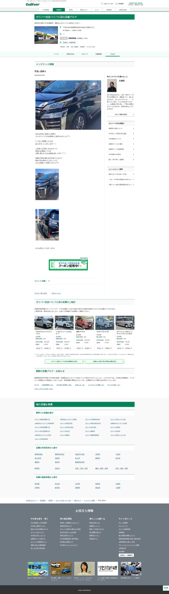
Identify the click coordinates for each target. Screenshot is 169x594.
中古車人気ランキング (38, 535)
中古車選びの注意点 (115, 154)
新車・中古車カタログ (96, 529)
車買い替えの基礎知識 (38, 545)
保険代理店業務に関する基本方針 (130, 539)
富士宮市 (38, 458)
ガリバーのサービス (37, 532)
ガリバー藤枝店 (65, 435)
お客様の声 (122, 548)
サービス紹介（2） (114, 385)
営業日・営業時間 (69, 42)
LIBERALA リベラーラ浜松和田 (44, 423)
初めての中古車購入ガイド (39, 529)
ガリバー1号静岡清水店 (92, 419)
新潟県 (37, 484)
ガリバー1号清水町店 (41, 439)
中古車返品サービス (115, 139)
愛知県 (97, 488)
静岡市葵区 (39, 454)
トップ (56, 54)
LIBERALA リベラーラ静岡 (68, 419)
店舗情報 (98, 54)
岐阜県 (57, 488)
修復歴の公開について (115, 128)
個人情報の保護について (127, 535)
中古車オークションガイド (69, 545)
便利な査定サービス (66, 535)
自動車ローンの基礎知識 (116, 149)
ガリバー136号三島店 (66, 427)
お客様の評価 (123, 10)
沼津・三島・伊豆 (81, 468)
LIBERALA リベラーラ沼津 (119, 423)
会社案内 (122, 551)
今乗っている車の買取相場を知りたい (120, 184)
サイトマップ (123, 526)
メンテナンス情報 (89, 500)
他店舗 (166, 588)
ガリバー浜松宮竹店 (66, 423)
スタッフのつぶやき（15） (43, 389)
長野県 (37, 488)
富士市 (77, 458)
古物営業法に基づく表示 (127, 542)
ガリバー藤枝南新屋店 (92, 435)
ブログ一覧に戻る (40, 293)
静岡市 (37, 468)
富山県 (57, 484)
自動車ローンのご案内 (115, 144)
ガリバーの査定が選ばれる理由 (70, 529)
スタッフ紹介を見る (121, 114)
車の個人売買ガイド (66, 542)
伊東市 (57, 458)
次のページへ (56, 293)
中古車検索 (46, 10)
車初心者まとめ (94, 523)
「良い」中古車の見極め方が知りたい (120, 179)
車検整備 (108, 10)
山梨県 (118, 484)
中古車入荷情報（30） (64, 385)
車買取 (71, 10)
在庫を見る (70, 54)
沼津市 (97, 454)
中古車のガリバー (31, 500)
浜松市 (57, 468)
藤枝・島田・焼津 (101, 468)
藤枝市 (37, 462)
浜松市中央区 (80, 454)
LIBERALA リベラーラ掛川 (43, 435)
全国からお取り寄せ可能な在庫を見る (104, 361)
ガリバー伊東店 (115, 427)
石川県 (77, 484)
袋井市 (57, 462)
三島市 (118, 454)
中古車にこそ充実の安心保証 (117, 133)
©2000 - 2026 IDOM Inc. (84, 590)
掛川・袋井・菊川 (122, 468)
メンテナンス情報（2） (96, 385)
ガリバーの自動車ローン (39, 542)
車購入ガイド (84, 10)
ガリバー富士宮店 (90, 427)
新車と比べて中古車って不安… (118, 174)
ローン (97, 10)
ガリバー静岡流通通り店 (42, 419)
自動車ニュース (94, 526)
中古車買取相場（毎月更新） (69, 539)
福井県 (97, 484)
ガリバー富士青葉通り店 (42, 431)
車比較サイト (93, 539)
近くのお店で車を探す (38, 548)
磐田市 (97, 458)
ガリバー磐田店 (90, 431)
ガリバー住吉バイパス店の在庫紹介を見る (64, 361)
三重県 (118, 488)
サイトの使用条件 (124, 529)
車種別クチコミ (94, 535)
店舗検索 (58, 10)
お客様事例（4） (48, 385)
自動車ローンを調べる (38, 539)
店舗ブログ (77, 500)
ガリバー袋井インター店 (118, 435)
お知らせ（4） (80, 385)
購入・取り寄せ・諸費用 (116, 159)
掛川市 (118, 458)
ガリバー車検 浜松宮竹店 (93, 423)
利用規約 (122, 532)
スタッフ (84, 54)
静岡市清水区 (59, 454)
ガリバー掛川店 (115, 431)
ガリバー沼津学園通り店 (42, 427)
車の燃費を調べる (95, 532)
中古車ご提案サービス (38, 526)
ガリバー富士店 (65, 431)
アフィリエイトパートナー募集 (129, 545)
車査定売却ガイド (66, 526)
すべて (36, 385)
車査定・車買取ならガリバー (69, 523)
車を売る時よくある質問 (68, 532)
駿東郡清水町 (80, 462)
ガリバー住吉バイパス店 (118, 419)
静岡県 (77, 488)
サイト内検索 (123, 523)
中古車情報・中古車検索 (39, 523)
